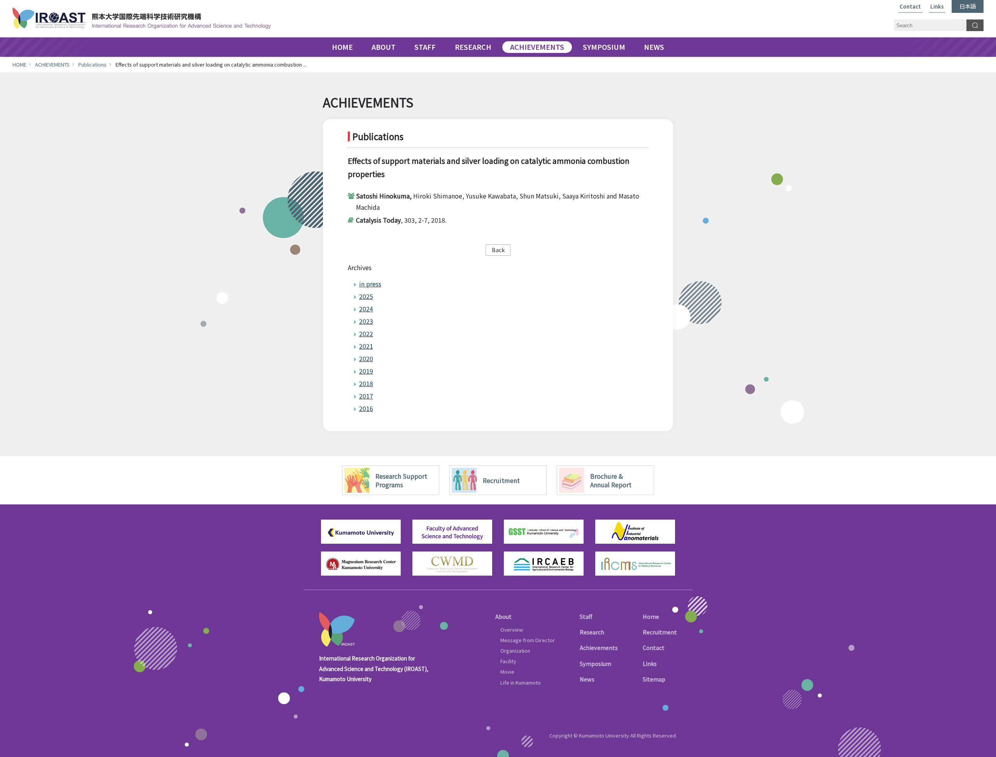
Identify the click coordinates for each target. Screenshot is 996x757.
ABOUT (384, 47)
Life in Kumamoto (520, 682)
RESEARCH (473, 47)
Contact (910, 7)
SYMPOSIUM (604, 47)
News (587, 679)
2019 (366, 371)
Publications (92, 64)
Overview (511, 629)
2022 (366, 333)
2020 (366, 358)
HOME (342, 47)
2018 (366, 383)
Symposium (595, 663)
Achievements (599, 647)
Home (651, 616)
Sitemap (654, 679)
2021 (366, 346)
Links (937, 7)
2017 (366, 395)
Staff (586, 616)
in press (370, 283)
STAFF (425, 47)
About (503, 616)
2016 (366, 408)
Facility (508, 661)
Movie (507, 671)
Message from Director (527, 640)
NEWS (654, 47)
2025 (366, 296)
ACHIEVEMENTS (537, 47)
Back (498, 250)
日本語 (967, 6)
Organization (515, 650)
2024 (366, 308)
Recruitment (660, 632)
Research (592, 632)
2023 (366, 321)
